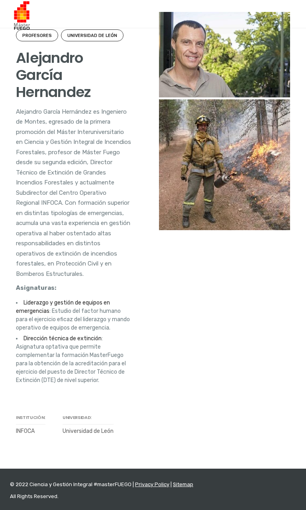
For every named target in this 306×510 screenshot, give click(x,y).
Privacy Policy (152, 484)
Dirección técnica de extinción (63, 338)
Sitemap (183, 484)
